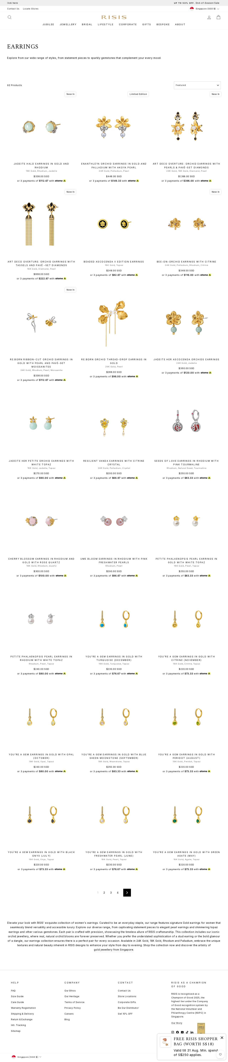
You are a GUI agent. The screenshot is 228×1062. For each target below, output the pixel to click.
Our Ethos (70, 990)
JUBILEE (48, 24)
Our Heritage (71, 996)
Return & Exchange (22, 1019)
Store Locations (127, 996)
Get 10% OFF (125, 1013)
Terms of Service (74, 1002)
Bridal (87, 24)
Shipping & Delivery (22, 1013)
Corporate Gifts (127, 1002)
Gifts (146, 24)
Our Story (176, 1023)
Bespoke (163, 24)
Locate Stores (31, 8)
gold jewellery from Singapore (113, 949)
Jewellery (68, 24)
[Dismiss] (222, 1038)
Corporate (128, 24)
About (180, 24)
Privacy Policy (72, 1008)
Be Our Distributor (128, 1008)
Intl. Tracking (18, 1025)
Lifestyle (105, 24)
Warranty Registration (23, 1008)
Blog (67, 1019)
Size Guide (17, 996)
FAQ (13, 990)
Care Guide (17, 1002)
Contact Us (13, 8)
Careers (69, 1013)
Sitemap (16, 1031)
